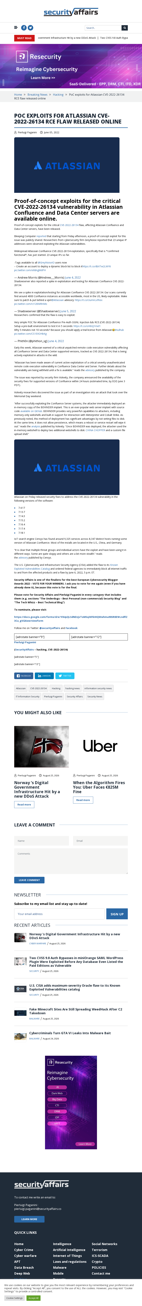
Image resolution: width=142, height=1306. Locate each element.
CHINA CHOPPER (95, 430)
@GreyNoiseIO (46, 262)
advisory (90, 370)
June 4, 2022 (73, 277)
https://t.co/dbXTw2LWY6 (96, 266)
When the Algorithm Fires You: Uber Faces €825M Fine (99, 787)
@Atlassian (57, 300)
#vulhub (119, 329)
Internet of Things (67, 1256)
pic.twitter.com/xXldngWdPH (30, 270)
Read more (24, 804)
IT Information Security (27, 696)
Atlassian (21, 688)
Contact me (101, 1273)
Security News (94, 696)
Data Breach (24, 1267)
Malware (34, 1018)
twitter (67, 675)
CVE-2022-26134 (69, 225)
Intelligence (62, 1244)
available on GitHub (31, 411)
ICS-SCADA (100, 1256)
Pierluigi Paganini (27, 132)
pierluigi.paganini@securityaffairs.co (37, 1209)
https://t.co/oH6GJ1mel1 (87, 326)
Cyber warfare (37, 943)
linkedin (46, 675)
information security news (98, 688)
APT (17, 1261)
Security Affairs (75, 696)
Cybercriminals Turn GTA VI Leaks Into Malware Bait (70, 1033)
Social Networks (104, 1244)
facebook (26, 675)
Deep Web (22, 1273)
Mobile (58, 1273)
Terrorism (99, 1250)
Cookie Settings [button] (14, 1298)
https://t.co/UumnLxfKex (88, 300)
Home (18, 94)
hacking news (72, 688)
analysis (35, 426)
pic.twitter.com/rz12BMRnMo (30, 303)
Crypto (97, 1261)
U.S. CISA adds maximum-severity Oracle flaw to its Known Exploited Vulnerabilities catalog (74, 987)
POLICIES (99, 1267)
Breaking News (37, 94)
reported (41, 236)
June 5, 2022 (68, 311)
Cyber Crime (23, 1250)
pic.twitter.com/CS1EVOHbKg (30, 333)
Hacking (58, 94)
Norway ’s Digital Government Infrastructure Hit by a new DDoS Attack (49, 37)
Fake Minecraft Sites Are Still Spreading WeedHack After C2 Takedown (75, 1011)
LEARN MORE (29, 1219)
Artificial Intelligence (69, 1250)
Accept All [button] (33, 1298)
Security (34, 971)
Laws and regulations (69, 1261)
